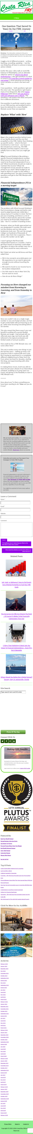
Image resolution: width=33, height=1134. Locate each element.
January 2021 (4, 1032)
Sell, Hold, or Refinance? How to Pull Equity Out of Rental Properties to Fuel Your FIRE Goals (16, 585)
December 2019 (4, 1063)
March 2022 (4, 999)
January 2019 (4, 1089)
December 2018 (4, 1091)
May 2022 (3, 994)
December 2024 (4, 968)
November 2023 (5, 973)
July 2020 (3, 1046)
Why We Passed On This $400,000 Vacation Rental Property (15, 899)
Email (3, 506)
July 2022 (3, 990)
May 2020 (3, 1051)
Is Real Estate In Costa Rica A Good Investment (12, 889)
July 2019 (3, 1075)
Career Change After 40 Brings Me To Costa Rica (12, 868)
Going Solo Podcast (5, 853)
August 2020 (4, 1044)
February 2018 (4, 1115)
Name (3, 499)
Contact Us (26, 1124)
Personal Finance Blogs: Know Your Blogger (11, 846)
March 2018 (4, 1113)
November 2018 (5, 1094)
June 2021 (3, 1020)
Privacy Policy (7, 1124)
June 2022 (3, 992)
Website (3, 513)
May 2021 (3, 1023)
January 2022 (4, 1004)
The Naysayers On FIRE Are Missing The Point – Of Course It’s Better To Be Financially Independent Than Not (16, 616)
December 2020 (4, 1035)
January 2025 (4, 966)
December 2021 (4, 1006)
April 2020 (3, 1053)
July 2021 (3, 1018)
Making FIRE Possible (25, 768)
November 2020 (5, 1037)
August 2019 (4, 1072)
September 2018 (5, 1098)
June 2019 (3, 1077)
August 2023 (4, 980)
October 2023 (4, 975)
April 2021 (3, 1025)
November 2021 (5, 1009)
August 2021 (4, 1016)
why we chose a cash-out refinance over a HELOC (15, 95)
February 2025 (4, 964)
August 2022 (4, 987)
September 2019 (5, 1070)
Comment (4, 520)
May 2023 (3, 983)
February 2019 (4, 1087)
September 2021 (5, 1013)
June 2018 (3, 1105)
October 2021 (4, 1011)
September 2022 (5, 985)
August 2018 (4, 1101)
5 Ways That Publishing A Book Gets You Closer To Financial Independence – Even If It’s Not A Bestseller (16, 648)
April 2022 (3, 997)
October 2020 (4, 1039)
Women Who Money (6, 855)
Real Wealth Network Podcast (8, 848)
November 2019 (5, 1065)
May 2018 (3, 1108)
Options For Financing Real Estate (9, 892)
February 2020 (4, 1058)
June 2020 (3, 1049)
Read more (16, 450)
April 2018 (3, 1110)
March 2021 (4, 1027)
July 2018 (3, 1103)
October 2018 (4, 1096)
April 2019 (3, 1082)
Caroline (10, 31)
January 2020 (4, 1061)
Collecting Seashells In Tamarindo (8, 873)
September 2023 (5, 978)
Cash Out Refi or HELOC (6, 871)
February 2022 (4, 1001)
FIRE (25, 31)
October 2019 (4, 1068)
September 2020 (5, 1042)
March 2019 (4, 1084)
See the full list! (4, 859)
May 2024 (3, 971)
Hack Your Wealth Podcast (7, 839)
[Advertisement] (16, 405)
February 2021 (4, 1030)
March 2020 (4, 1056)
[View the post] (16, 580)
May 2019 (3, 1079)
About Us (17, 1124)
